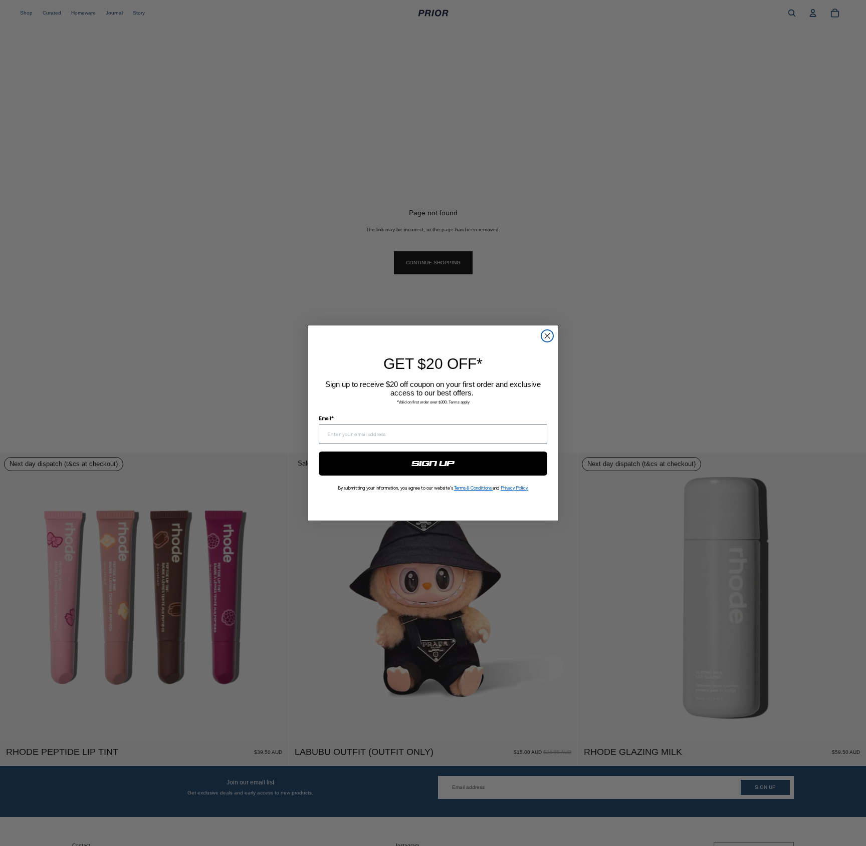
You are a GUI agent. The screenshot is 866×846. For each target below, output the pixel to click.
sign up (433, 464)
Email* (326, 418)
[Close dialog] (547, 336)
